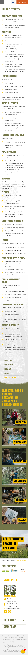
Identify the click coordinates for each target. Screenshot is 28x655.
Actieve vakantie (20, 642)
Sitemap (21, 637)
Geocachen (14, 645)
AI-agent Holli (13, 637)
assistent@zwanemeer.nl (13, 608)
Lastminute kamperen (13, 647)
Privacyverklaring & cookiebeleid (10, 639)
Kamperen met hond (16, 652)
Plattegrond (8, 365)
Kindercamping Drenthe (13, 650)
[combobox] (14, 2)
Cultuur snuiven (19, 644)
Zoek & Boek (22, 2)
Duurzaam (7, 369)
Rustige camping (7, 645)
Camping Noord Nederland (9, 644)
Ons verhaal (8, 360)
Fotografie (5, 642)
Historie (7, 373)
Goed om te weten (10, 378)
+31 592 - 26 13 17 (11, 604)
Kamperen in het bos (13, 646)
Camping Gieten (12, 642)
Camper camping (12, 649)
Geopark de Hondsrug (13, 651)
